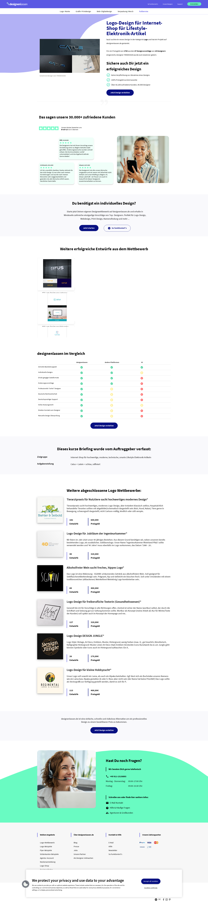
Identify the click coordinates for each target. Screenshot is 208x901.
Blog (75, 842)
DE (159, 899)
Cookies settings (151, 888)
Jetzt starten (89, 228)
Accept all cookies (151, 881)
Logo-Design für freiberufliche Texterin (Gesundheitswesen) (103, 602)
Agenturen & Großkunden (119, 812)
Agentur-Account (47, 858)
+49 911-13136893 (118, 776)
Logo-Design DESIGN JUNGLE (85, 636)
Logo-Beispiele (46, 846)
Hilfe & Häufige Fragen (118, 807)
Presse (76, 846)
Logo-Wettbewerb (47, 842)
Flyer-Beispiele (46, 850)
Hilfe (110, 846)
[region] (104, 883)
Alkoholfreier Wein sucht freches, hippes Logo (95, 567)
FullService (143, 11)
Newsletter (113, 850)
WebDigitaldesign (104, 11)
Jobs (76, 850)
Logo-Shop (44, 865)
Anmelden (194, 4)
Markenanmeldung (47, 862)
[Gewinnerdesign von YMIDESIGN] (70, 72)
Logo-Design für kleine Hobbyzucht (88, 670)
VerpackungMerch (125, 11)
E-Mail (111, 842)
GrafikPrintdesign (83, 11)
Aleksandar (63, 326)
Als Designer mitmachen (83, 858)
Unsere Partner (80, 854)
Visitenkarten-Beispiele (49, 854)
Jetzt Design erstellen (120, 92)
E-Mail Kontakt (114, 802)
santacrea (63, 293)
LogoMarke (65, 11)
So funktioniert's (117, 228)
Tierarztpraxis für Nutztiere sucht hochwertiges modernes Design (107, 499)
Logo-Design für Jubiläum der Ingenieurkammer (96, 533)
